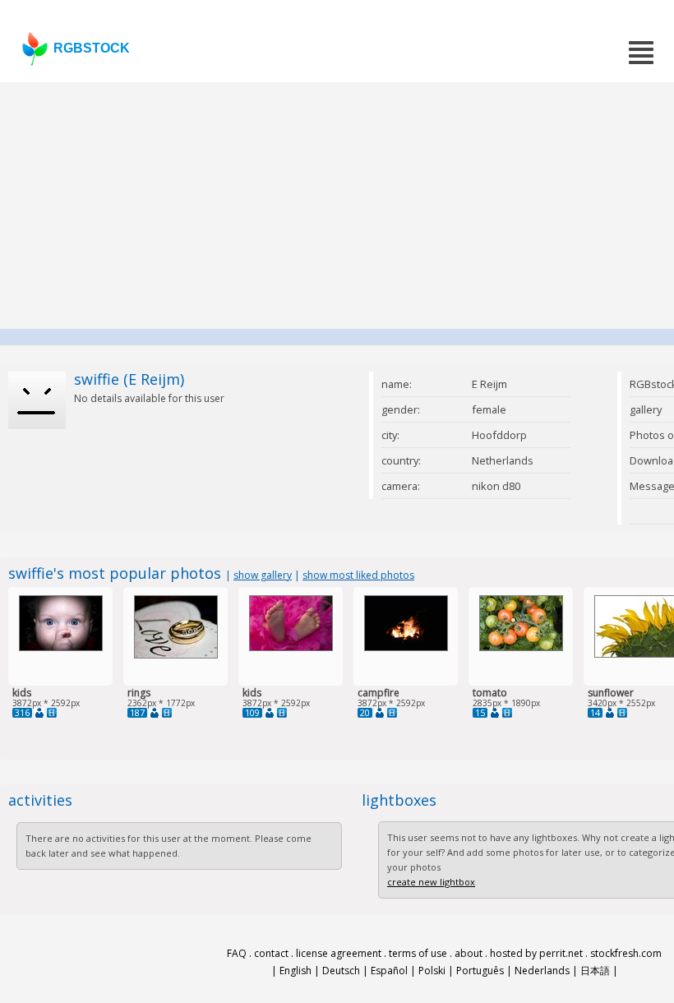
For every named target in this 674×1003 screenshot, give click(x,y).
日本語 (595, 971)
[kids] (61, 647)
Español (389, 971)
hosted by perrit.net (536, 953)
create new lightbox (431, 882)
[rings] (176, 655)
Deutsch (341, 971)
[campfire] (406, 647)
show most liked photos (358, 575)
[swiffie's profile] (39, 713)
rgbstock (91, 48)
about (468, 953)
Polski (431, 971)
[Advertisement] (337, 205)
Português (480, 971)
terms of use (418, 953)
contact (271, 953)
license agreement (338, 953)
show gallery (262, 575)
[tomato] (521, 647)
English (295, 971)
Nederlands (542, 971)
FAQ (237, 953)
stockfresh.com (626, 953)
